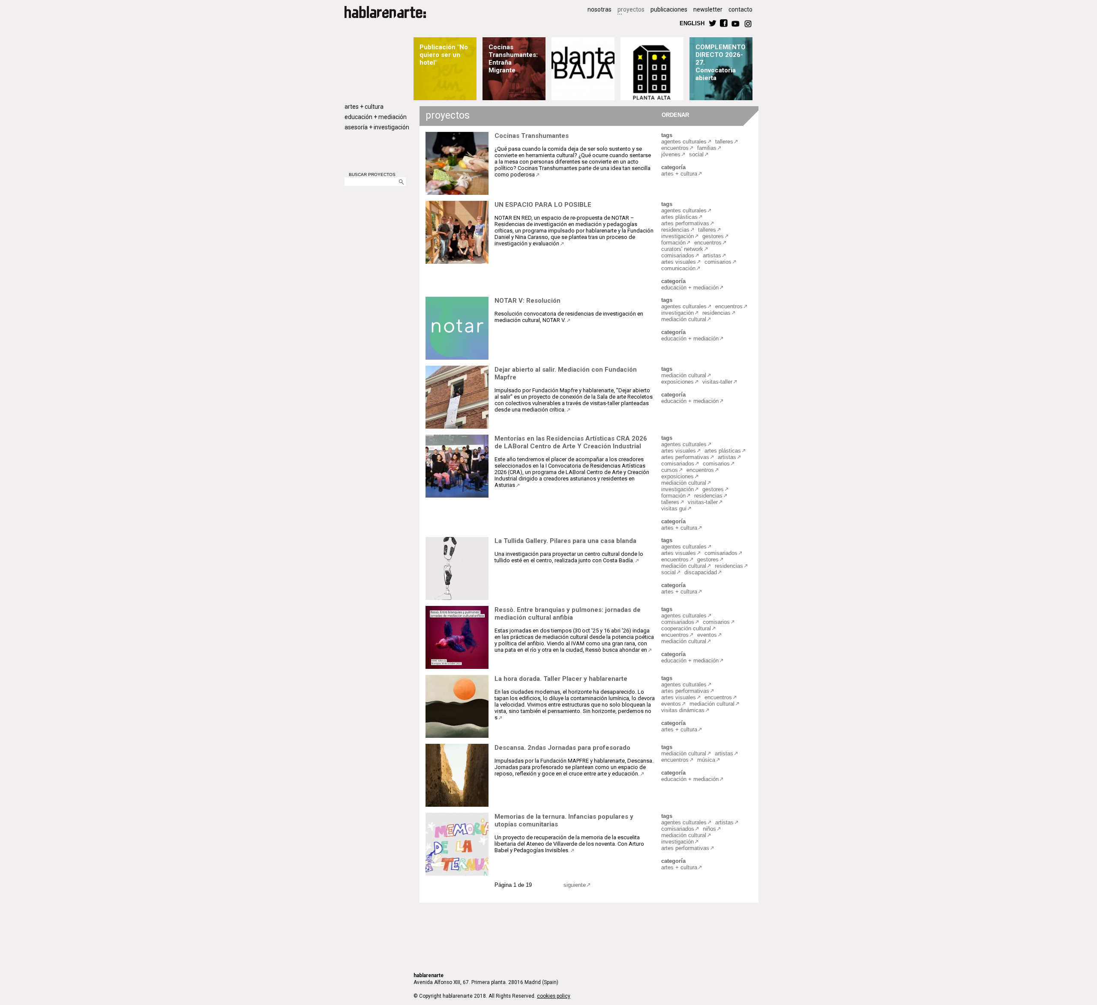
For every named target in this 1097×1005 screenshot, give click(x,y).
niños (709, 829)
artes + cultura (364, 106)
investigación (677, 236)
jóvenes (670, 154)
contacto (740, 9)
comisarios (717, 262)
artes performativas (685, 223)
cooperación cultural (686, 628)
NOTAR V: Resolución (527, 300)
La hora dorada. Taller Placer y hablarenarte (561, 679)
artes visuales (678, 262)
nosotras (599, 9)
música (706, 760)
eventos (707, 635)
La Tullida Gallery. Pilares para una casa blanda (565, 541)
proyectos (630, 9)
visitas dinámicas (682, 710)
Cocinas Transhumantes (532, 136)
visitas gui (673, 508)
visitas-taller (717, 382)
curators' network (682, 249)
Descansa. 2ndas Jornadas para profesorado (562, 748)
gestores (713, 236)
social (696, 154)
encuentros (675, 148)
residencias (675, 230)
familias (706, 148)
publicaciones (668, 9)
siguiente (574, 885)
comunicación (678, 268)
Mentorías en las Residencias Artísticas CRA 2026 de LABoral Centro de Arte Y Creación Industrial (571, 442)
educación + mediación (376, 116)
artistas (712, 255)
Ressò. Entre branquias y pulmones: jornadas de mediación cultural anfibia (568, 613)
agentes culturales (684, 141)
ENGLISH (692, 23)
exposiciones (677, 382)
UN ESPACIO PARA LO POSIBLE (543, 205)
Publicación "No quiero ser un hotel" (444, 54)
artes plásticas (679, 217)
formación (673, 242)
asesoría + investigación (377, 127)
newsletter (707, 9)
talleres (724, 141)
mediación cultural (683, 319)
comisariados (677, 255)
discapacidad (700, 572)
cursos (669, 470)
